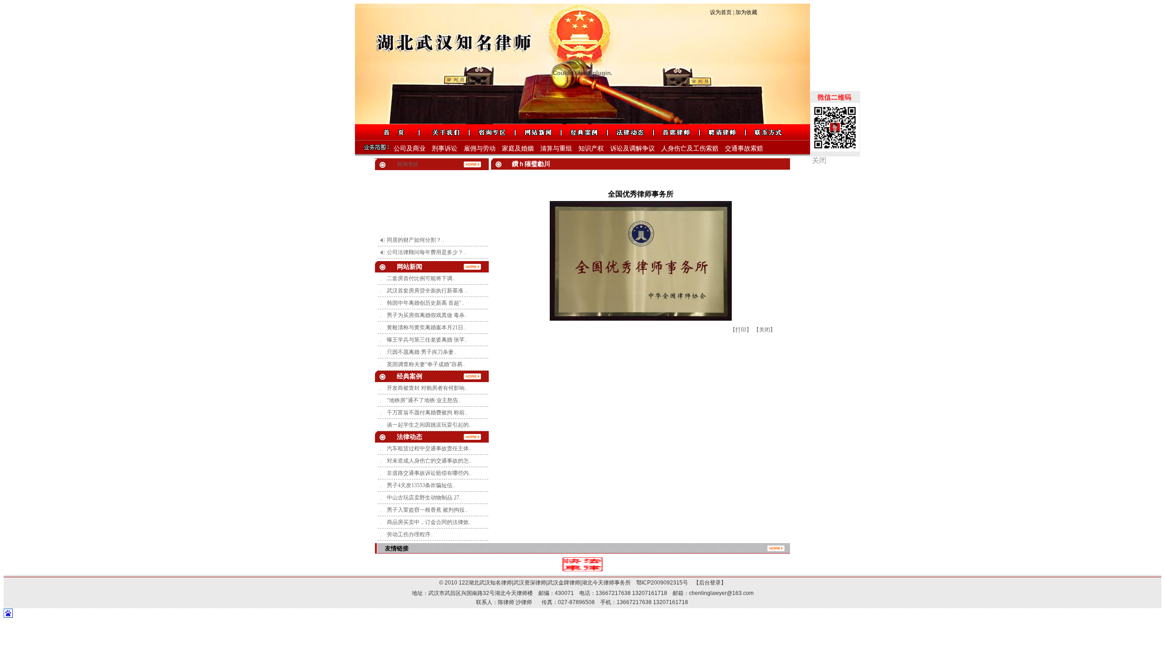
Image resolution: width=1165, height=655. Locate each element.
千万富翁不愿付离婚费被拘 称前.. (427, 412)
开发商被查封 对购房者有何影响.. (427, 388)
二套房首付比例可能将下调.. (421, 278)
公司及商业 (409, 148)
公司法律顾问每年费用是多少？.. (426, 243)
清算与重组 (556, 148)
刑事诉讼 (444, 148)
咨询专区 (408, 164)
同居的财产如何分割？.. (415, 230)
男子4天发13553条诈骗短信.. (421, 485)
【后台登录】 (707, 582)
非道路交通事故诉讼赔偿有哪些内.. (429, 473)
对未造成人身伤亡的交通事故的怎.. (429, 461)
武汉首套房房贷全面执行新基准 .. (427, 290)
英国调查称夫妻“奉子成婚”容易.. (426, 364)
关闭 (819, 160)
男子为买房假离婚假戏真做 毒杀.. (427, 315)
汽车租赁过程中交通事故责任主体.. (429, 448)
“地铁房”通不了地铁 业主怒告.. (424, 400)
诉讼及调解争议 (632, 148)
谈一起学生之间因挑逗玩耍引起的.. (429, 425)
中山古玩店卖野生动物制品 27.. (424, 497)
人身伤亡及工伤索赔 (690, 148)
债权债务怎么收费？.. (413, 255)
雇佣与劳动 (480, 148)
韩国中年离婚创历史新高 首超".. (425, 303)
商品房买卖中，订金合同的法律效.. (429, 522)
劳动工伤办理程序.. (410, 534)
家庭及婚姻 (518, 148)
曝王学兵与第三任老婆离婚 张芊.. (427, 340)
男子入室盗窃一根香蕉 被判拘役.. (427, 510)
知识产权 (591, 148)
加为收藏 (746, 12)
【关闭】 (764, 330)
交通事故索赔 (744, 148)
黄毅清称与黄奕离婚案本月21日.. (426, 327)
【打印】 (741, 330)
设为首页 (721, 12)
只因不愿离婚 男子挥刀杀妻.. (421, 352)
